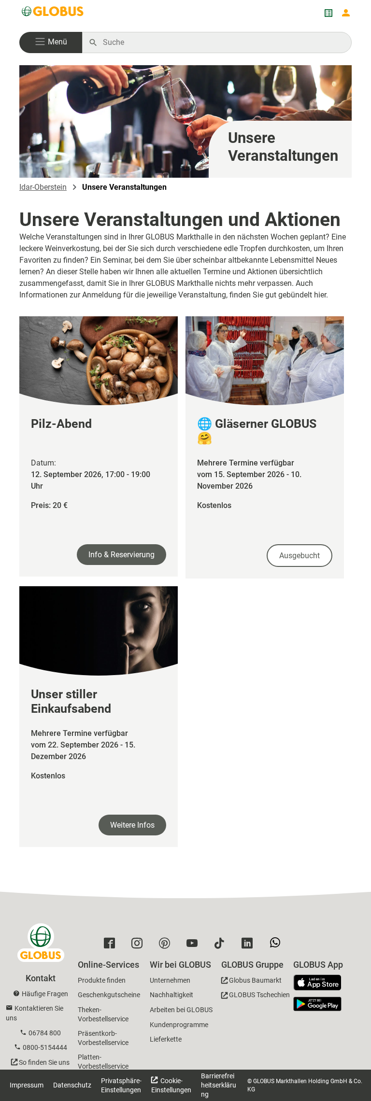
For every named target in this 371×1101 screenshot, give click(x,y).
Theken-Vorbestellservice (103, 1014)
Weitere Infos (132, 825)
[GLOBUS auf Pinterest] (167, 945)
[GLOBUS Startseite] (53, 13)
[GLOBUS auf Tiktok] (222, 945)
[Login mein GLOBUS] (346, 13)
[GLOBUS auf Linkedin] (249, 945)
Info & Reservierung (121, 554)
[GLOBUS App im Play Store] (317, 1004)
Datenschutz (72, 1085)
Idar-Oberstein (43, 187)
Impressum (26, 1085)
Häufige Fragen (45, 994)
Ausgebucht (299, 555)
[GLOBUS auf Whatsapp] (277, 946)
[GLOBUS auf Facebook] (112, 945)
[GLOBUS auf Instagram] (139, 945)
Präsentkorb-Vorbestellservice (103, 1038)
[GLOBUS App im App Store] (320, 983)
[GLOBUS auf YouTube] (194, 945)
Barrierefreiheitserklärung (218, 1085)
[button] (50, 42)
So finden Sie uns (44, 1062)
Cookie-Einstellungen (171, 1085)
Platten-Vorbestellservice (103, 1061)
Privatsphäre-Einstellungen (121, 1085)
